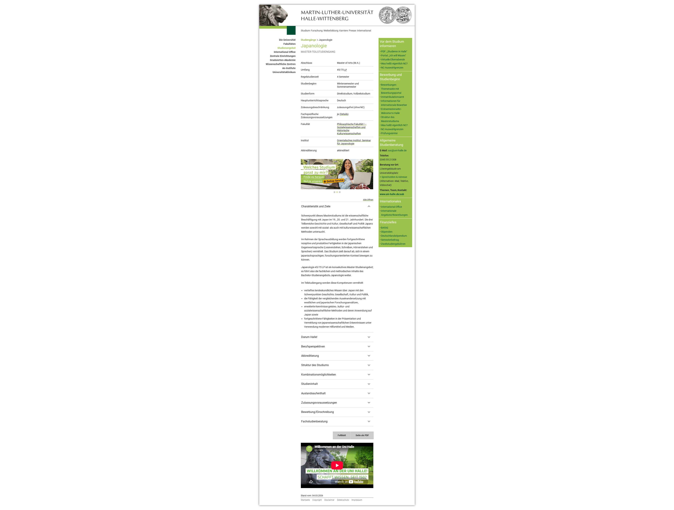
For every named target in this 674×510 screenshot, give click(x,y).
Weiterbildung (330, 30)
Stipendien (386, 231)
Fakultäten (289, 43)
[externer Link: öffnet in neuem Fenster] (337, 187)
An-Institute (289, 68)
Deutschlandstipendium (394, 235)
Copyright (317, 500)
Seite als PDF (362, 435)
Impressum (357, 500)
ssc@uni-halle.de (397, 150)
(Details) (344, 114)
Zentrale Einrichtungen (283, 56)
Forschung (317, 30)
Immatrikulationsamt (392, 97)
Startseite (305, 500)
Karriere (343, 30)
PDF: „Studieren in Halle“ (394, 51)
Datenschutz (343, 500)
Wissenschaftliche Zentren (281, 64)
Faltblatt (342, 435)
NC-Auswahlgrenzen (392, 67)
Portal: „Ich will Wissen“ (393, 55)
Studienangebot (286, 48)
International (364, 30)
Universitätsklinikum (284, 72)
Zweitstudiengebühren (393, 243)
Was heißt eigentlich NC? (394, 63)
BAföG (384, 227)
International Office (285, 52)
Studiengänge (308, 39)
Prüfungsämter (389, 133)
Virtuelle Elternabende (393, 59)
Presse (352, 30)
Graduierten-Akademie (283, 60)
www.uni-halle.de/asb (392, 194)
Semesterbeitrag (390, 239)
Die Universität (287, 39)
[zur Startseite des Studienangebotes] (337, 15)
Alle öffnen (368, 200)
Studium (305, 30)
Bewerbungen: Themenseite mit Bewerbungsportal (391, 88)
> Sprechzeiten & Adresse (393, 177)
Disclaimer (329, 500)
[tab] (334, 192)
